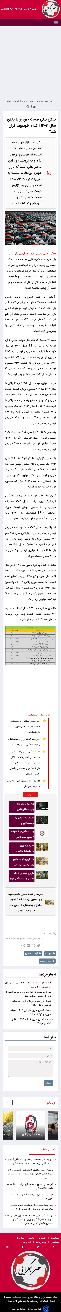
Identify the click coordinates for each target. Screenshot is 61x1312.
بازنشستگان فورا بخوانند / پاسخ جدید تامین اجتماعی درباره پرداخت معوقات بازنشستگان (22, 835)
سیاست (55, 1238)
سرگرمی (55, 1242)
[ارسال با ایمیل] (34, 106)
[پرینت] (28, 106)
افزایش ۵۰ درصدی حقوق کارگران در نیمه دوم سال (23, 783)
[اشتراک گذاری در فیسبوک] (23, 945)
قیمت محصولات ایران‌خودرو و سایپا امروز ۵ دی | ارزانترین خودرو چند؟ (28, 994)
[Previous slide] (14, 1102)
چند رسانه (41, 1242)
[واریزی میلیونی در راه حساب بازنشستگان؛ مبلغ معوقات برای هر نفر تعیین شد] (42, 876)
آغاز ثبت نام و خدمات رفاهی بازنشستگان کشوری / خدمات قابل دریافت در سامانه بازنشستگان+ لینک (29, 1161)
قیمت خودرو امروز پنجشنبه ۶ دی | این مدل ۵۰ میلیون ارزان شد (28, 985)
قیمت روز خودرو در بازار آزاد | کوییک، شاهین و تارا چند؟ (31, 1003)
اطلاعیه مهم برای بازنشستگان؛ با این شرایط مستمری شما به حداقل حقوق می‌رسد (31, 1132)
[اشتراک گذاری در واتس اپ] (33, 945)
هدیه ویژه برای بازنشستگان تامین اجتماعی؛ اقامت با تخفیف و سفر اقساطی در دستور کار (22, 849)
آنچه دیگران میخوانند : (38, 715)
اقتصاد (42, 1238)
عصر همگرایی (19, 1297)
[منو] (30, 22)
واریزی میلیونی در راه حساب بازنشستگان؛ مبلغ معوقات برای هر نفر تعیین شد (22, 876)
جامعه (31, 1238)
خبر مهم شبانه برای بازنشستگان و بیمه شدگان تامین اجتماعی (24, 742)
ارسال (48, 1083)
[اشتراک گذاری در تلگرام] (28, 945)
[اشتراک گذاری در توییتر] (38, 945)
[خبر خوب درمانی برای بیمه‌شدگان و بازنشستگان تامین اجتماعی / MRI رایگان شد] (42, 821)
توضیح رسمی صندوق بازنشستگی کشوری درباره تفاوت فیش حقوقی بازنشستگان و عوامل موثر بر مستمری (30, 1174)
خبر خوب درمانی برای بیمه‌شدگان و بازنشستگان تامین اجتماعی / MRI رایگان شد (23, 821)
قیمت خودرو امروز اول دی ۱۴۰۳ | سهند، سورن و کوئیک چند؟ (30, 1012)
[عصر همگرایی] (51, 9)
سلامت (20, 1238)
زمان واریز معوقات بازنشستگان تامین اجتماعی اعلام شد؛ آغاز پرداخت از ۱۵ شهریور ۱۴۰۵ (23, 807)
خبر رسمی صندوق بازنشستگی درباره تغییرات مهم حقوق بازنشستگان (25, 726)
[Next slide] (7, 1102)
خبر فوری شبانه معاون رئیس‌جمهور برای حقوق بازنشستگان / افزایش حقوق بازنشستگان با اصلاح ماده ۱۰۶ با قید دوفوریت (23, 862)
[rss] (53, 1247)
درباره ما (27, 1242)
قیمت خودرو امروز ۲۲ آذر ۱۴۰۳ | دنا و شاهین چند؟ (31, 1021)
